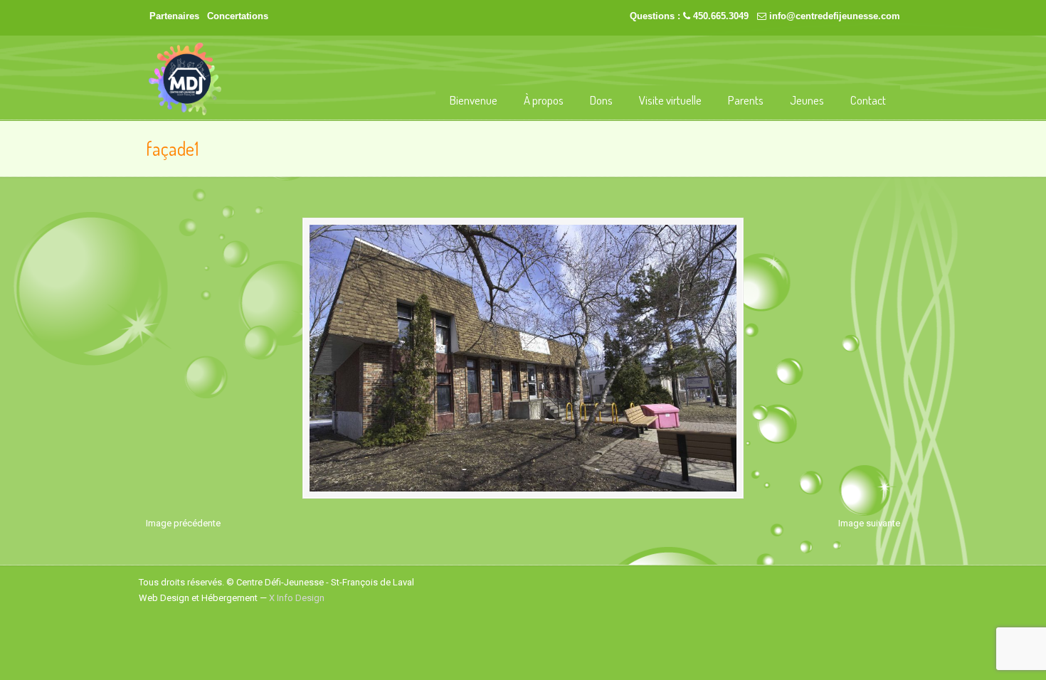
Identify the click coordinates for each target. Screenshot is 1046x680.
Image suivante (869, 523)
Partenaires (174, 16)
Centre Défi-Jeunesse (185, 79)
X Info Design (296, 598)
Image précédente (183, 523)
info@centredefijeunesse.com (834, 16)
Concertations (237, 16)
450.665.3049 (721, 16)
